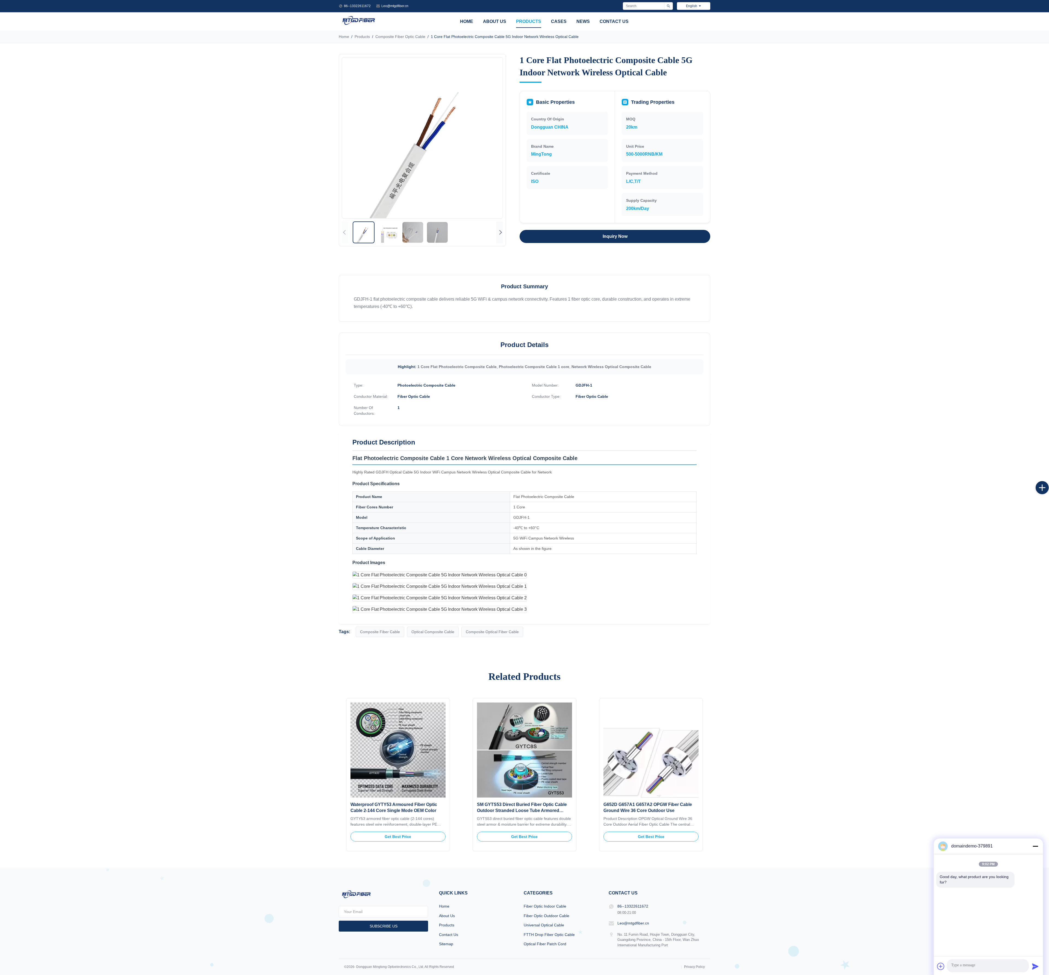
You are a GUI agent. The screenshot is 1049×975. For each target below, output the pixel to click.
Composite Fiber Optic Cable (400, 36)
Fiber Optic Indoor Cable (545, 906)
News (583, 21)
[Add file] (941, 966)
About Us (494, 21)
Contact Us (614, 21)
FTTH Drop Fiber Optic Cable (549, 934)
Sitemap (446, 944)
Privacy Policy (694, 967)
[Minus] (1035, 846)
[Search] (668, 6)
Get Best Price (398, 836)
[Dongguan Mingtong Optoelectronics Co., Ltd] (358, 24)
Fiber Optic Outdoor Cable (546, 916)
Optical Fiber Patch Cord (545, 944)
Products (528, 21)
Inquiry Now (615, 236)
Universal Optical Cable (544, 925)
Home (466, 21)
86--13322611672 (357, 6)
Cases (559, 21)
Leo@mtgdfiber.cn (394, 6)
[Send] (1035, 966)
